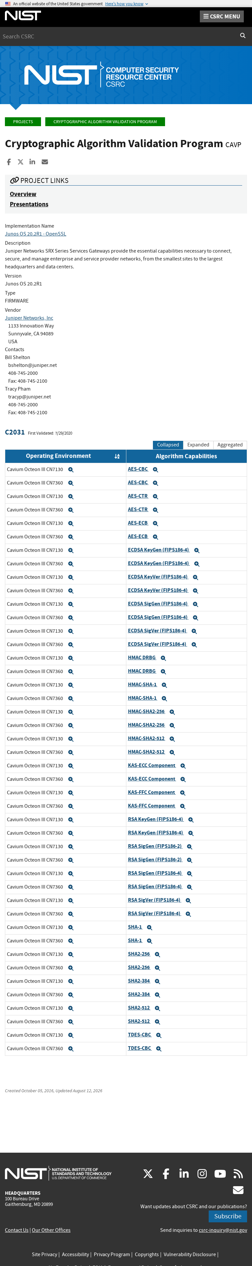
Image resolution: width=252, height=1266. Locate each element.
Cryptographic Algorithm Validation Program (105, 122)
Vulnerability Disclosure (190, 1254)
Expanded (198, 444)
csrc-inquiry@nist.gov (223, 1230)
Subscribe (228, 1216)
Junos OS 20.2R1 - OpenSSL (35, 234)
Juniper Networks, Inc (29, 318)
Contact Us (17, 1230)
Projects (23, 122)
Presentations (29, 204)
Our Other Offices (51, 1230)
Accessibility (75, 1254)
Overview (23, 194)
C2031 (15, 432)
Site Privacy (44, 1254)
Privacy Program (112, 1254)
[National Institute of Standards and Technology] (58, 1173)
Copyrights (147, 1254)
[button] (71, 470)
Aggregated (230, 444)
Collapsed (168, 444)
